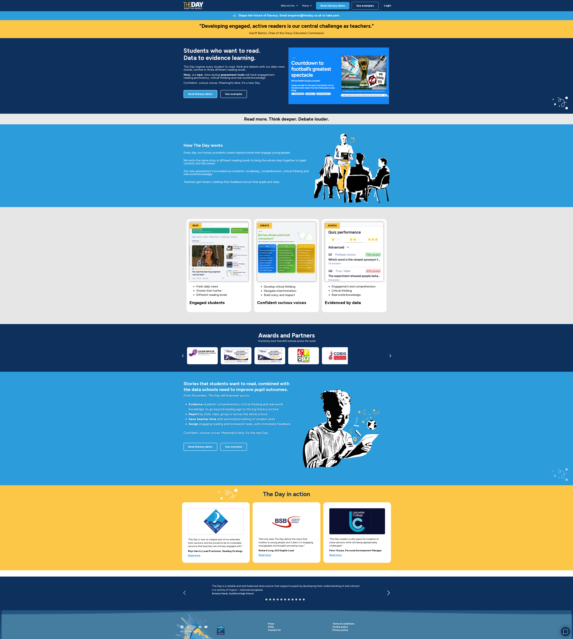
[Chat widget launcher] (565, 631)
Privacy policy (340, 630)
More (305, 5)
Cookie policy (340, 627)
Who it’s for (288, 5)
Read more (194, 555)
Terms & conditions (343, 623)
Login (387, 5)
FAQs (271, 627)
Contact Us (274, 630)
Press (271, 623)
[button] (289, 5)
